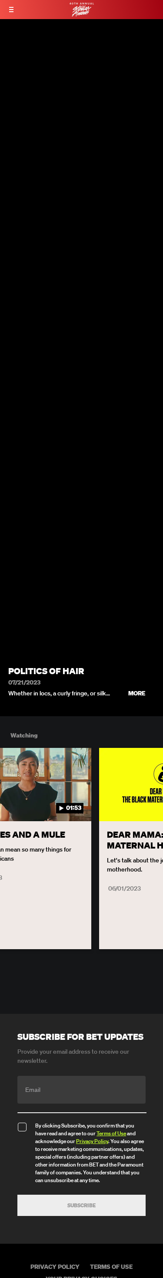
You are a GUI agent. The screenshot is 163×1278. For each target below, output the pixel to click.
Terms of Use (111, 1133)
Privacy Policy (92, 1141)
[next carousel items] (151, 803)
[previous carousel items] (11, 803)
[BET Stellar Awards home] (82, 14)
